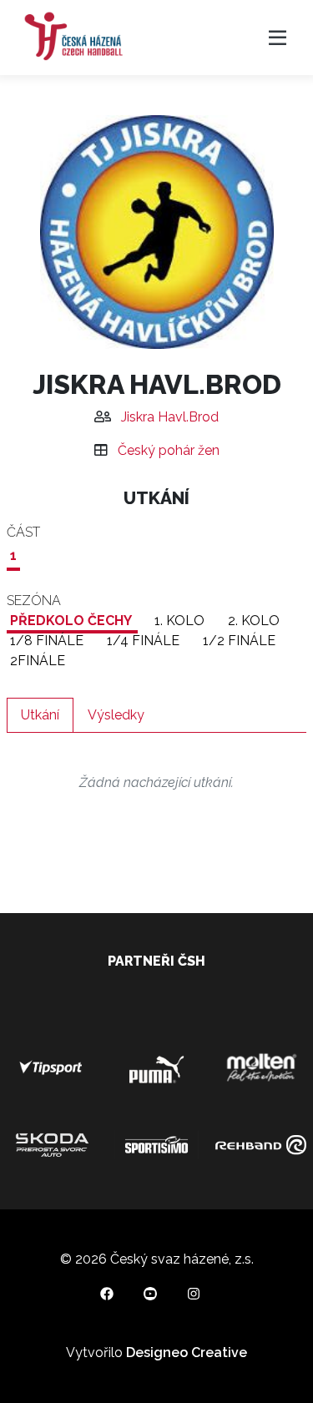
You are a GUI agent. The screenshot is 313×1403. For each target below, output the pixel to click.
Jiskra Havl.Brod (170, 417)
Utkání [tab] (40, 715)
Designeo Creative (186, 1352)
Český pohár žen (169, 450)
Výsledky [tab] (116, 715)
